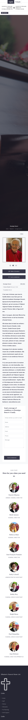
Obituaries (12, 228)
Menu (5, 13)
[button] (10, 265)
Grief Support (5, 712)
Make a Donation (14, 271)
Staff (3, 701)
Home (7, 228)
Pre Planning (5, 709)
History (4, 704)
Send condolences (15, 277)
